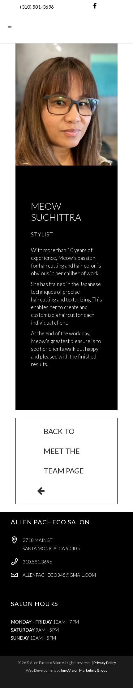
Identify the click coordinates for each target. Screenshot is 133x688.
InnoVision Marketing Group (84, 670)
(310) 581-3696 (37, 7)
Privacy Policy (104, 662)
